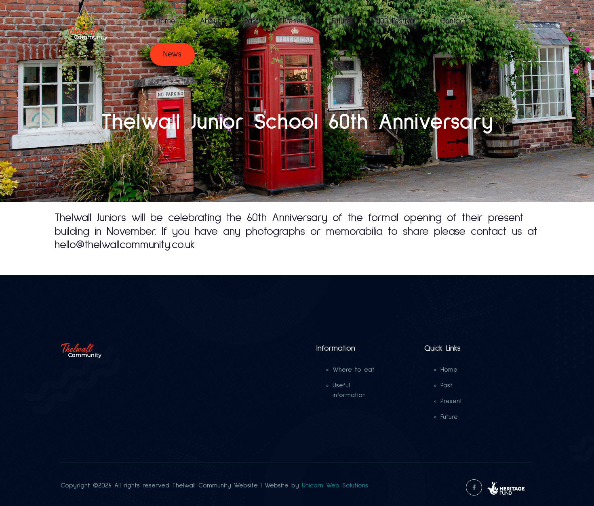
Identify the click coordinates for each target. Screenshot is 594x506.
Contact (453, 21)
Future (341, 21)
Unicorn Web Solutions (335, 485)
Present (295, 21)
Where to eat (354, 369)
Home (165, 21)
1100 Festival (395, 21)
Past (251, 21)
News (172, 54)
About (210, 21)
